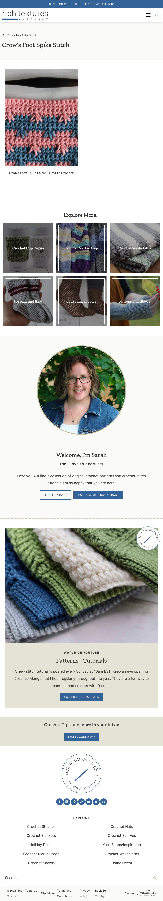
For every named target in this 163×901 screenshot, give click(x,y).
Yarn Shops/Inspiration (122, 845)
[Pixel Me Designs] (147, 893)
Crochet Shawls (41, 863)
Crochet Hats (122, 826)
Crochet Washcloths (122, 854)
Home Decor (121, 863)
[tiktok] (81, 801)
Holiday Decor (41, 845)
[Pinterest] (74, 801)
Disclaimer (48, 893)
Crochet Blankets (41, 835)
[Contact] (103, 801)
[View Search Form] (156, 15)
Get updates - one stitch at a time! (81, 4)
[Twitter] (96, 801)
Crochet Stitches (41, 826)
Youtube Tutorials (81, 697)
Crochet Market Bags (41, 854)
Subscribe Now (81, 736)
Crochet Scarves (122, 835)
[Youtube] (88, 801)
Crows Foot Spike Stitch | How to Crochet (41, 173)
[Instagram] (66, 801)
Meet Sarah (55, 495)
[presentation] (41, 117)
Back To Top (100, 893)
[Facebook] (59, 801)
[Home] (3, 35)
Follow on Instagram (98, 495)
